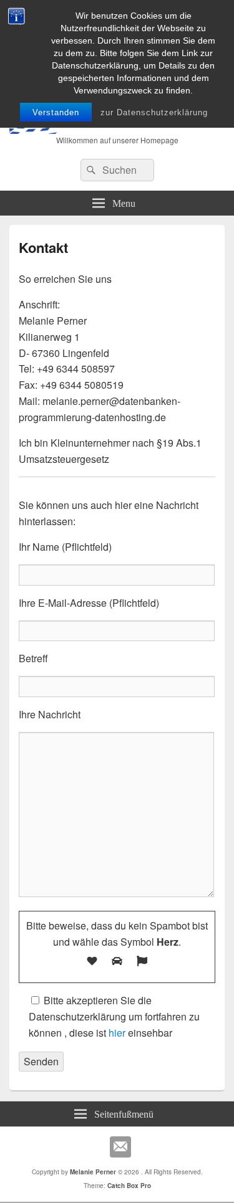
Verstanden (55, 112)
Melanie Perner (93, 1171)
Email (120, 1147)
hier (117, 1032)
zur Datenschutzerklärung (154, 112)
